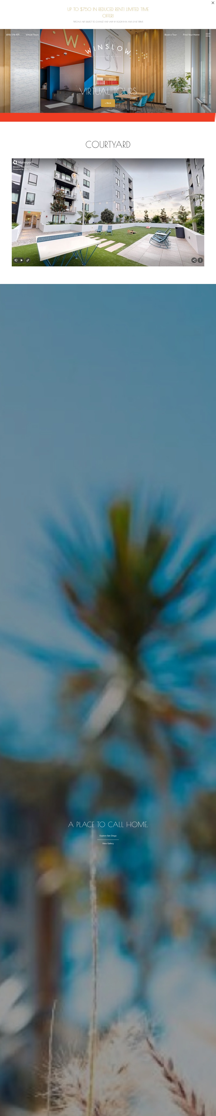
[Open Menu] (208, 34)
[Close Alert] (213, 3)
